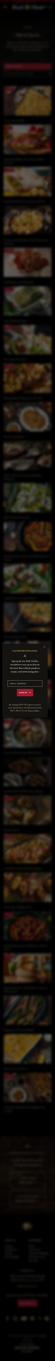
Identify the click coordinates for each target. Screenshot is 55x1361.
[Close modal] (44, 647)
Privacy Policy (33, 710)
